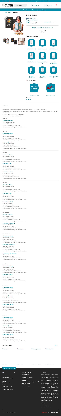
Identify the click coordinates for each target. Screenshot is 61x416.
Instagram (47, 406)
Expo (29, 9)
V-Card (44, 9)
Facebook (42, 406)
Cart (44, 1)
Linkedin (50, 406)
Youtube (45, 406)
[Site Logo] (8, 5)
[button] (3, 25)
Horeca (4, 362)
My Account (38, 1)
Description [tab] (5, 105)
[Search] (25, 5)
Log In (48, 1)
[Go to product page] (9, 354)
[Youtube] (54, 1)
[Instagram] (56, 1)
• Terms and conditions (26, 386)
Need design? (23, 9)
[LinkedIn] (57, 1)
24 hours (34, 9)
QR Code (39, 9)
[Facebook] (52, 1)
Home (16, 9)
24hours (32, 362)
